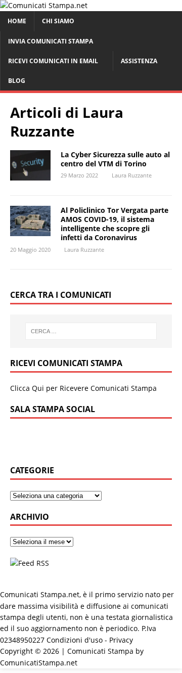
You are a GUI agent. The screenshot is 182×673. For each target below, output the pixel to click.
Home (17, 21)
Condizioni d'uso (75, 640)
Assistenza (139, 61)
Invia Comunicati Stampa (50, 41)
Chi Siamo (58, 21)
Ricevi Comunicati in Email (53, 61)
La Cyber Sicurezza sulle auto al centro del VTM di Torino (115, 159)
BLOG (16, 80)
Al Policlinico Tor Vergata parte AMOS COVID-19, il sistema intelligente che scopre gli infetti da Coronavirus (114, 224)
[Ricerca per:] (91, 331)
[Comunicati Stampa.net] (43, 5)
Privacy (121, 640)
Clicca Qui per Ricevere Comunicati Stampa (83, 388)
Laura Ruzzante (132, 175)
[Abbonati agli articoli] (29, 563)
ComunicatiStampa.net (38, 662)
